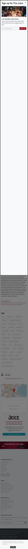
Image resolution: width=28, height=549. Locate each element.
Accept (13, 547)
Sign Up (22, 28)
